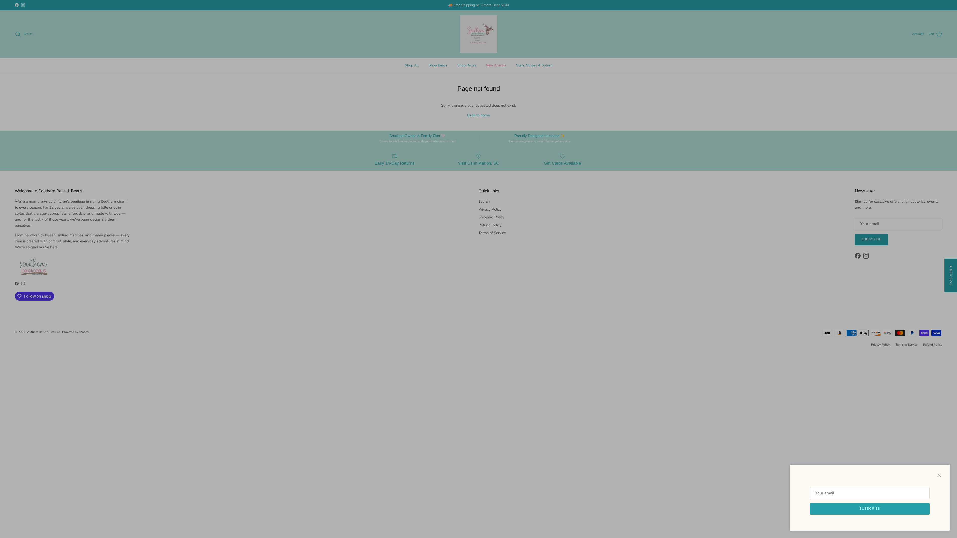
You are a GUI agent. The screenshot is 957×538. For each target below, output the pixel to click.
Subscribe (870, 508)
